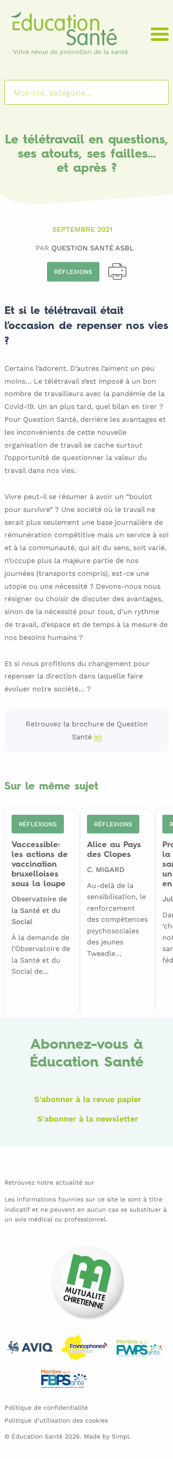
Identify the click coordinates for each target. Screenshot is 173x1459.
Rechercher (150, 92)
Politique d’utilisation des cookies (56, 1420)
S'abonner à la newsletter (87, 1118)
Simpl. (121, 1436)
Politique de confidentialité (46, 1407)
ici (98, 737)
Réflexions (73, 271)
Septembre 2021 (82, 229)
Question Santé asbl (92, 248)
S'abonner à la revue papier (88, 1099)
